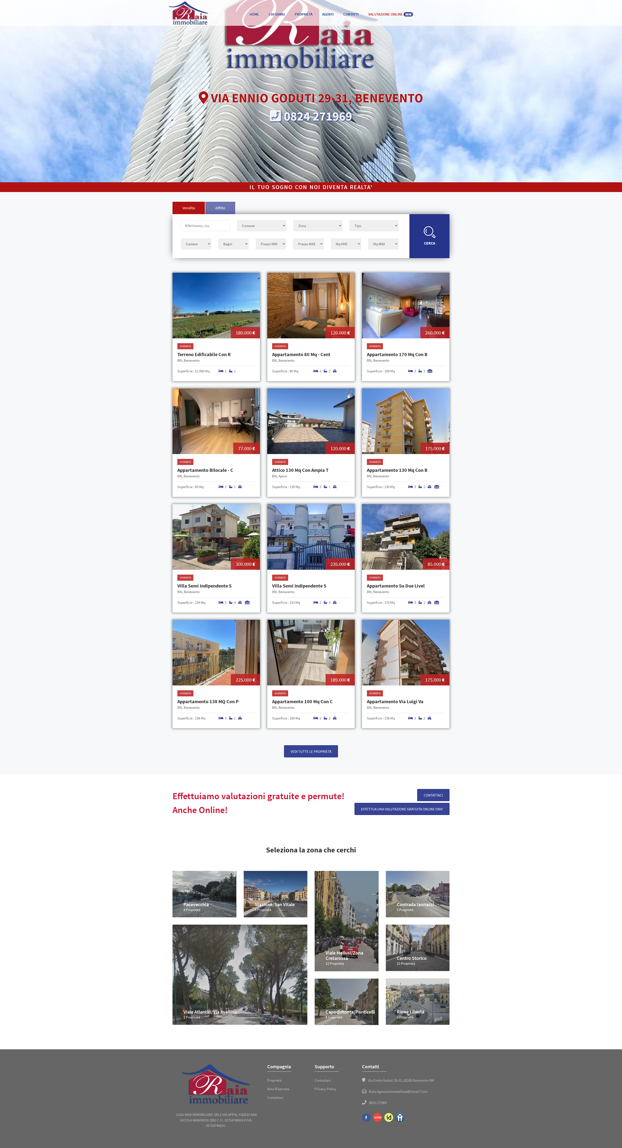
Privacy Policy (325, 1089)
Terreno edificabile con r (204, 354)
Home (254, 14)
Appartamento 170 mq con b (397, 354)
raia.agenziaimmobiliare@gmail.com (398, 1091)
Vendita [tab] (188, 207)
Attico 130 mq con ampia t (300, 470)
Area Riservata (278, 1089)
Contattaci (433, 795)
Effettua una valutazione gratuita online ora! (402, 809)
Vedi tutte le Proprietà (311, 751)
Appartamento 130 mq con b (397, 470)
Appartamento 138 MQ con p (208, 701)
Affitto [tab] (220, 207)
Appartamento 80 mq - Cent (301, 354)
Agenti (328, 14)
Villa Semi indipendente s (204, 585)
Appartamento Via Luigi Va (395, 701)
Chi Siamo (277, 14)
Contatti (351, 14)
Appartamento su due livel (396, 585)
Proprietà (303, 14)
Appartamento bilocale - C (205, 470)
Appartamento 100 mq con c (302, 701)
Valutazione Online (389, 14)
